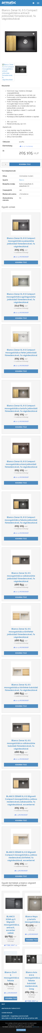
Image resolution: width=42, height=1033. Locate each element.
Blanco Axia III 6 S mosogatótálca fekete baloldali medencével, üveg (32, 980)
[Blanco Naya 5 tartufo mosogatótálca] (31, 903)
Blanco (21, 180)
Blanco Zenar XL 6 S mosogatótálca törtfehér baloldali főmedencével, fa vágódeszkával (21, 687)
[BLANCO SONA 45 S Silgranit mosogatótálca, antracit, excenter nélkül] (10, 903)
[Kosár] (29, 3)
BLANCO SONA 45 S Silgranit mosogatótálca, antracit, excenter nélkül (11, 924)
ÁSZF (3, 1004)
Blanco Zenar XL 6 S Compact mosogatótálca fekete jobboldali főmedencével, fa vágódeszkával (21, 520)
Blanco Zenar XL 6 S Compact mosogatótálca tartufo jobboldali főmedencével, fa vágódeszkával (21, 408)
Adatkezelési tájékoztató (11, 1008)
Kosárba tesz (25, 164)
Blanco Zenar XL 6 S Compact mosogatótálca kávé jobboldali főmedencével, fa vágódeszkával (21, 464)
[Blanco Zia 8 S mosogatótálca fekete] (10, 959)
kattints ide (35, 1027)
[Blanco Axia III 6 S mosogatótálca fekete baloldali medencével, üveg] (31, 959)
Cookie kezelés (7, 1012)
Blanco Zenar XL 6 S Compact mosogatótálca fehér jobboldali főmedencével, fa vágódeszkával (21, 352)
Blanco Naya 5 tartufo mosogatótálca (32, 919)
